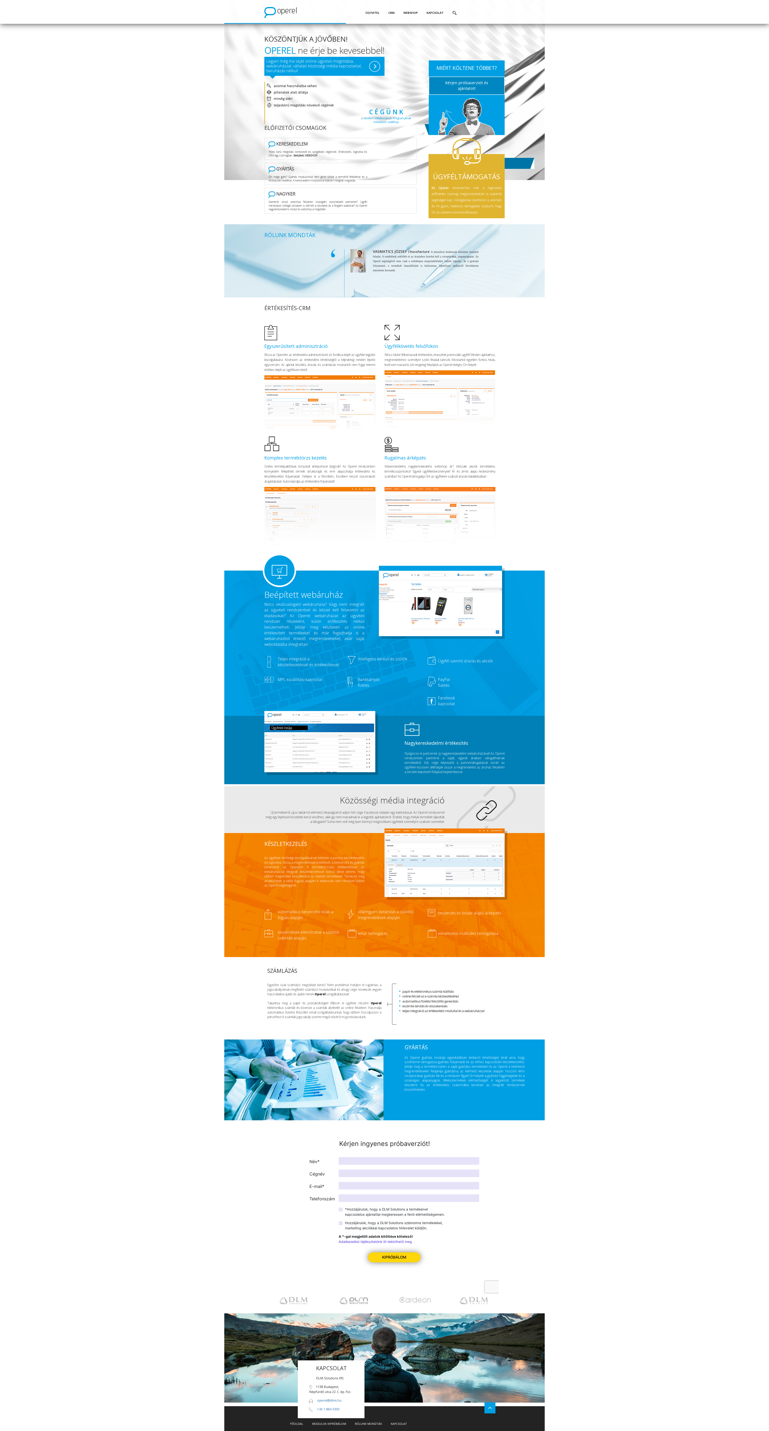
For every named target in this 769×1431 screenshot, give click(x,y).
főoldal (296, 1424)
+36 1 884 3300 (328, 1409)
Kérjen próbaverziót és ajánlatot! (466, 85)
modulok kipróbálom (329, 1424)
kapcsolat (435, 13)
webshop (410, 13)
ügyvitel (372, 13)
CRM (391, 13)
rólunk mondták (368, 1424)
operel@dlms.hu (329, 1400)
